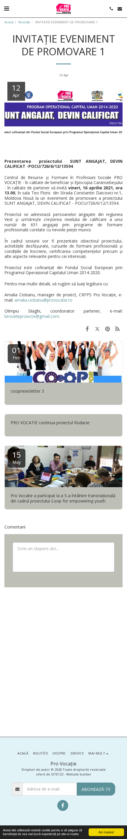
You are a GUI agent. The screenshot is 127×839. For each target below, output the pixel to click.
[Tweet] (97, 328)
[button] (6, 8)
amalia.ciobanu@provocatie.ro (43, 300)
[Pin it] (107, 328)
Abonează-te (96, 789)
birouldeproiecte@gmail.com (31, 316)
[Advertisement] (63, 661)
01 (16, 352)
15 (16, 457)
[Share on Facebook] (87, 328)
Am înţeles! (106, 832)
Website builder (78, 774)
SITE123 (57, 774)
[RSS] (118, 328)
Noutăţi (24, 22)
